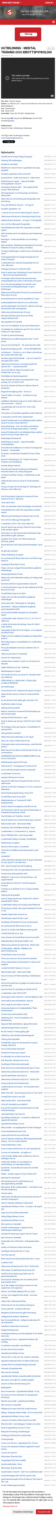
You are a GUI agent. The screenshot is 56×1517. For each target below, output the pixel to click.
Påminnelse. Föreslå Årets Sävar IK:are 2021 (18, 1270)
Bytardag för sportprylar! (10, 1178)
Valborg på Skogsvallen (10, 708)
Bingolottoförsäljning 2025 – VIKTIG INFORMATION (21, 349)
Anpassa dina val (10, 1506)
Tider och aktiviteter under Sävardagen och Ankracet (21, 506)
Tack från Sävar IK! (8, 1255)
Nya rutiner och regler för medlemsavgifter (17, 1380)
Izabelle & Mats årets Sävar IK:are (14, 914)
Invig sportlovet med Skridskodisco (15, 1083)
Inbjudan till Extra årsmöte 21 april (14, 718)
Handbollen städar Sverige (11, 704)
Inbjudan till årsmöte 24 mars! (12, 777)
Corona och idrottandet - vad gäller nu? (16, 1152)
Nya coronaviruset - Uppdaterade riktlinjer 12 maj (20, 1391)
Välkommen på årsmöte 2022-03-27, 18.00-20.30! (20, 1072)
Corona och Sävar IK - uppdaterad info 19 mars (19, 1443)
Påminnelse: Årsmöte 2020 (11, 1457)
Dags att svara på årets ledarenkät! (14, 1213)
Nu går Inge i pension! (9, 551)
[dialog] (28, 1501)
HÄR (11, 118)
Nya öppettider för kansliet (11, 322)
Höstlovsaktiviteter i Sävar (11, 1145)
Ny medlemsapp (7, 687)
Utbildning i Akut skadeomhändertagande (17, 1035)
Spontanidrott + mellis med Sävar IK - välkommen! (20, 178)
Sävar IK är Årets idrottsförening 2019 (15, 1384)
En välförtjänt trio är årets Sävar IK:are (15, 1056)
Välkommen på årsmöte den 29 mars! (15, 312)
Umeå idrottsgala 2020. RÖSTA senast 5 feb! (18, 1476)
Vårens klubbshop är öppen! (12, 555)
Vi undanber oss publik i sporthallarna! (16, 1346)
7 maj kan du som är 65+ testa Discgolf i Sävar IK (20, 213)
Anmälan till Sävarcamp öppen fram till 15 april (19, 1234)
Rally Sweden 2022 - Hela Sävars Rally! (16, 1101)
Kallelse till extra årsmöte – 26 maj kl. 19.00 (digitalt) (21, 220)
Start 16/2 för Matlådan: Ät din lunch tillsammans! (20, 326)
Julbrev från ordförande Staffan (13, 1301)
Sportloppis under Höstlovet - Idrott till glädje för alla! (22, 997)
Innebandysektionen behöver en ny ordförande (19, 302)
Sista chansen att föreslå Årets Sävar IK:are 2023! (20, 937)
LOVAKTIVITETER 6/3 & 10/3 (12, 933)
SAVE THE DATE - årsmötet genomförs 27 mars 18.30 (21, 1093)
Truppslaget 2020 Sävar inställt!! (13, 1460)
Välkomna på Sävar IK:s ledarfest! (14, 654)
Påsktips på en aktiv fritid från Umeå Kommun (19, 1409)
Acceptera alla (44, 1512)
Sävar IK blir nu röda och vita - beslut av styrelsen (20, 1357)
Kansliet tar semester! (9, 164)
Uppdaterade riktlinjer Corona (12, 1124)
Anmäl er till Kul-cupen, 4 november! (15, 847)
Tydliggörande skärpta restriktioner (15, 1316)
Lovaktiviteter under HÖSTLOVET (14, 993)
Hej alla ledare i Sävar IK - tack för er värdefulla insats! (22, 1472)
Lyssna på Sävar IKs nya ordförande (15, 1135)
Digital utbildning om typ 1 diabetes (15, 667)
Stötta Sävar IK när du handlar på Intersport (18, 1305)
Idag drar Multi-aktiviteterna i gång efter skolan (19, 1024)
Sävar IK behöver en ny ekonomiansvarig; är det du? (21, 820)
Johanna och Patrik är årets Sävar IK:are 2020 (18, 1420)
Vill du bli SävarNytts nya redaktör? (14, 1104)
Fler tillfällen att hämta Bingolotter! (14, 376)
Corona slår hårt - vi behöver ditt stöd (15, 1309)
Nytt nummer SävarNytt (10, 1372)
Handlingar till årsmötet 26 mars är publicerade (19, 922)
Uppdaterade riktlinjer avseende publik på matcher (21, 1376)
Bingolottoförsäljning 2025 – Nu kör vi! (16, 392)
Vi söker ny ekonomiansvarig (12, 335)
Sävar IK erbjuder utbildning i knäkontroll (17, 1203)
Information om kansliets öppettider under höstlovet (21, 413)
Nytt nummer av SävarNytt (11, 1224)
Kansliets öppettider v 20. (11, 209)
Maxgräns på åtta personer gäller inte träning (18, 1313)
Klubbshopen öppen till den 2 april (14, 918)
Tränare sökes (6, 1193)
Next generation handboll (11, 733)
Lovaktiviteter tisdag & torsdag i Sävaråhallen (18, 839)
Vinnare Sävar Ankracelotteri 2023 (14, 874)
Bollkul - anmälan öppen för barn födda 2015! (19, 1174)
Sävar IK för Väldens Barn (11, 658)
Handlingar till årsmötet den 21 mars (15, 1251)
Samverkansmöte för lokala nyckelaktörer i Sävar (20, 299)
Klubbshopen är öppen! (10, 843)
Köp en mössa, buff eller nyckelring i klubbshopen (21, 976)
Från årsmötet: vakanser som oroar (14, 1060)
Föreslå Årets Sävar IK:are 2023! (13, 797)
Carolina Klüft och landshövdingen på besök (18, 1365)
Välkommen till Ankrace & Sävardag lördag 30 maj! (21, 216)
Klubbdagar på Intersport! (11, 438)
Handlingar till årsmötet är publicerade (16, 1435)
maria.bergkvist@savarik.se (12, 138)
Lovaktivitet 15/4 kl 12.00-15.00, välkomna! (17, 524)
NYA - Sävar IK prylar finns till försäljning (16, 866)
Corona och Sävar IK (9, 1453)
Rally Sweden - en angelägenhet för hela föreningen (21, 1128)
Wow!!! (3, 980)
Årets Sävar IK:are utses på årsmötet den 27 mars (20, 1068)
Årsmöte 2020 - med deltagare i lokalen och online (20, 1424)
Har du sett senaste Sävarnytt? (13, 1049)
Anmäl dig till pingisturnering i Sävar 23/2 (17, 793)
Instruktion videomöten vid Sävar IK (15, 1326)
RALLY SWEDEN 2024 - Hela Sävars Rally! (17, 835)
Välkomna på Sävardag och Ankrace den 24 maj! (20, 516)
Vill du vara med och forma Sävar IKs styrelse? (19, 958)
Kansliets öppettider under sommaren (16, 174)
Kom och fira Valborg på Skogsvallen (15, 224)
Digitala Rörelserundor (10, 1330)
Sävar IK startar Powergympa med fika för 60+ (19, 806)
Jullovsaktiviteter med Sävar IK (13, 1114)
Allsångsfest (6, 1388)
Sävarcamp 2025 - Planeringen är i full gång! (18, 603)
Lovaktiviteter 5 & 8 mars (10, 774)
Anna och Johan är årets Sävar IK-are (15, 741)
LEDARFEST (5, 856)
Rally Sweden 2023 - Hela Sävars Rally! (16, 972)
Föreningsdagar (7, 1439)
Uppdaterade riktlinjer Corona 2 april (15, 1416)
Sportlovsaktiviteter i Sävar (11, 1464)
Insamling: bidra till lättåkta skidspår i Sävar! (18, 828)
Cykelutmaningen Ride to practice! (14, 1028)
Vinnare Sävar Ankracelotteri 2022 (14, 1014)
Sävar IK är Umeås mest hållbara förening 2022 (19, 930)
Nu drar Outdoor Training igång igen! (15, 1032)
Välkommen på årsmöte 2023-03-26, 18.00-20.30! (20, 945)
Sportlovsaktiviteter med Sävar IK (14, 1076)
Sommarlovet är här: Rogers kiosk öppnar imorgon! (21, 691)
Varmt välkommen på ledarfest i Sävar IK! (17, 1001)
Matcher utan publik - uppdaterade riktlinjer (18, 1401)
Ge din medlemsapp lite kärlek (13, 1485)
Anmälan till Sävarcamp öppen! (13, 1053)
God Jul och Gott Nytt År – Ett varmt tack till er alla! (20, 345)
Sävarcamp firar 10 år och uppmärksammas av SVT (21, 870)
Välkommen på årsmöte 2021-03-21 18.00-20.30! (20, 1266)
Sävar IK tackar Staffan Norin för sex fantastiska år (21, 1149)
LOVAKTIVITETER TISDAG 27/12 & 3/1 (15, 968)
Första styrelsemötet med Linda (13, 1131)
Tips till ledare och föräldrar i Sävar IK (15, 816)
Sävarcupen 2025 (8, 502)
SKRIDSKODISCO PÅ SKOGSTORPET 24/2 (17, 941)
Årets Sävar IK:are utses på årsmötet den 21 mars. (20, 1259)
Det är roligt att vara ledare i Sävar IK (15, 1005)
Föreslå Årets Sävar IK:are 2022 (13, 1097)
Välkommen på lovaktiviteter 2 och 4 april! (17, 737)
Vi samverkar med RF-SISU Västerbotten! (17, 417)
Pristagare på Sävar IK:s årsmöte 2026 (16, 269)
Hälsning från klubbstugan (11, 160)
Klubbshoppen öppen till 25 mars (14, 762)
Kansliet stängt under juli (10, 466)
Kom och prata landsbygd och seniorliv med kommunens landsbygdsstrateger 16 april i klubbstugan (18, 286)
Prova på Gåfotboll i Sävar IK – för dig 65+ (17, 205)
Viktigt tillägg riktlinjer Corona (12, 1216)
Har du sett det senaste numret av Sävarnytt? (18, 770)
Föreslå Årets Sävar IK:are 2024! (13, 593)
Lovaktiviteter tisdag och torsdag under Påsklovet (20, 905)
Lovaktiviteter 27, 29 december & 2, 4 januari (18, 831)
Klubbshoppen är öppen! (11, 671)
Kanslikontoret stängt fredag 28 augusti (16, 157)
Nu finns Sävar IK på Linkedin (12, 1349)
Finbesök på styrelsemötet (11, 1368)
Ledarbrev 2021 (7, 1262)
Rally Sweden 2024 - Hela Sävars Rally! (16, 824)
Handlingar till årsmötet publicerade (15, 1064)
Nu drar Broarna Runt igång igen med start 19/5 (19, 700)
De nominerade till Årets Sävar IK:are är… (16, 926)
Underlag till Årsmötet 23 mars (13, 564)
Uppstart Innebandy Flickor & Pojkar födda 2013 (20, 1361)
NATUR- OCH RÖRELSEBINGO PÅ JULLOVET (18, 1292)
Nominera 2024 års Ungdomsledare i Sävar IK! (19, 584)
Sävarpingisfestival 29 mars (12, 574)
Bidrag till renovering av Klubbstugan (15, 1432)
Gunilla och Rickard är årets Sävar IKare (16, 1247)
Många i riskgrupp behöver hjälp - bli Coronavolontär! (22, 1412)
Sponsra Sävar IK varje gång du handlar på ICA (19, 989)
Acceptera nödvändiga (23, 1512)
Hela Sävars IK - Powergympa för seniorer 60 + (19, 766)
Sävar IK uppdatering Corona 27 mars (15, 1428)
